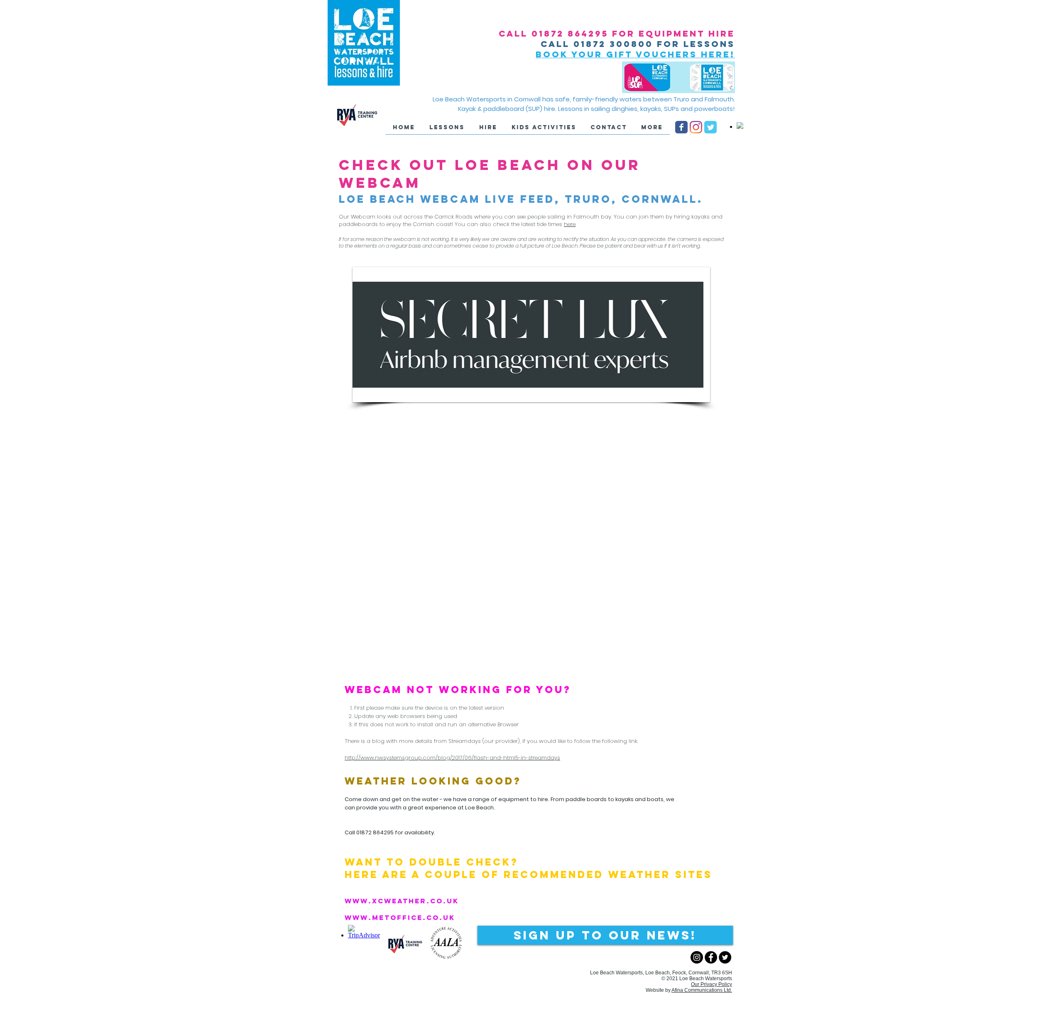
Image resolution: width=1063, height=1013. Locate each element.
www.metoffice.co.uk (400, 917)
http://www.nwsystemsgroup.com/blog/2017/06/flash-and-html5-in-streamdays (452, 758)
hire (543, 799)
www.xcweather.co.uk (402, 901)
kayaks (624, 799)
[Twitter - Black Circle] (725, 957)
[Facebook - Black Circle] (711, 957)
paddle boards (586, 799)
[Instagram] (696, 127)
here (570, 224)
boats (655, 799)
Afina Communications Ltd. (701, 990)
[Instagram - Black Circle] (697, 957)
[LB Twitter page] (710, 127)
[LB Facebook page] (681, 127)
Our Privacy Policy (711, 984)
